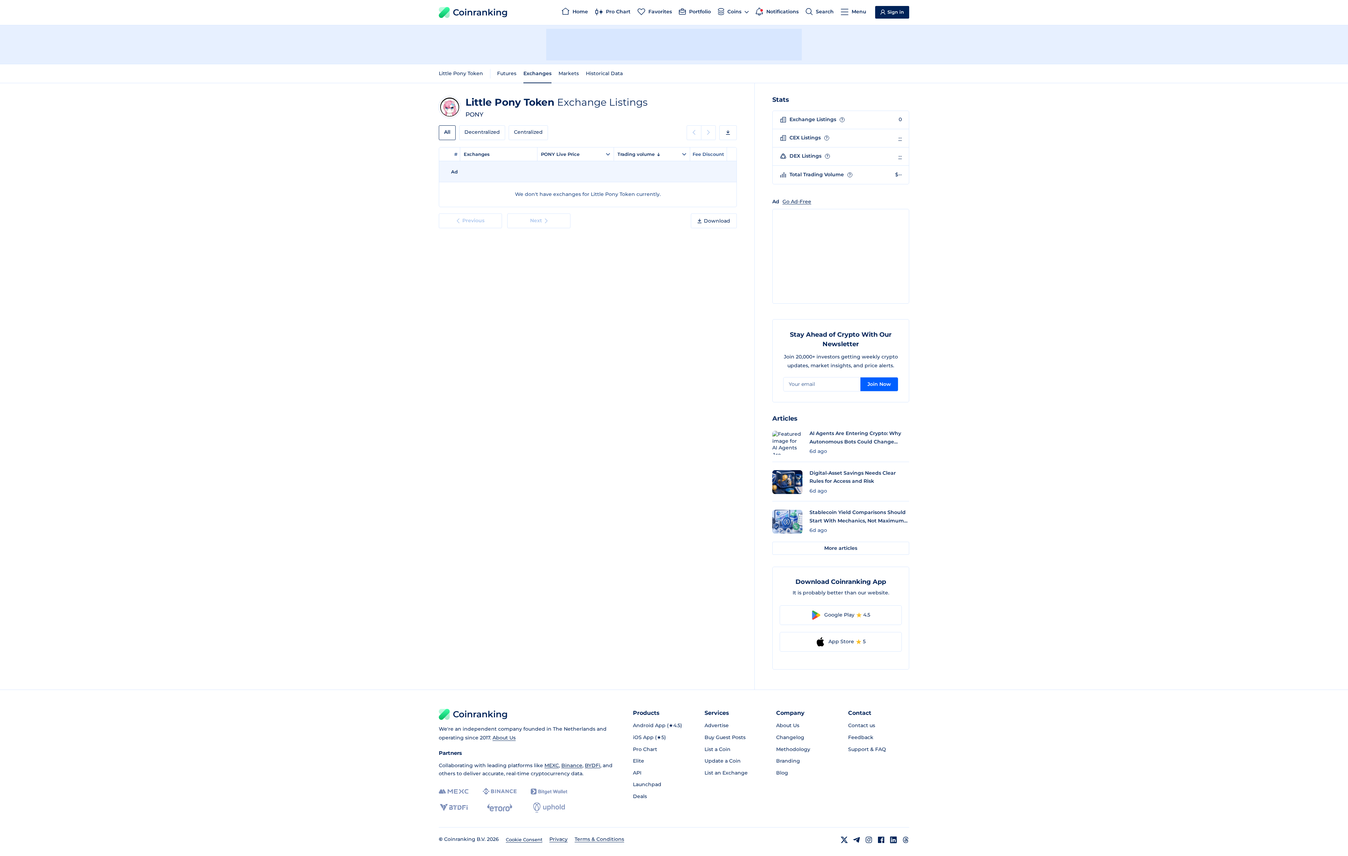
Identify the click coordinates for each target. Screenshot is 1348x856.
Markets (569, 73)
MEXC (551, 765)
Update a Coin (723, 761)
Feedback (860, 737)
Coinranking (480, 12)
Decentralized (482, 132)
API (637, 773)
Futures (506, 73)
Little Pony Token (461, 73)
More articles (840, 548)
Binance (571, 765)
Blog (782, 773)
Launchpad (647, 784)
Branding (788, 761)
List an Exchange (726, 773)
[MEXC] (454, 791)
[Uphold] (549, 807)
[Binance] (500, 791)
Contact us (861, 725)
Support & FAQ (867, 749)
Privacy (558, 839)
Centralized (528, 132)
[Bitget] (549, 792)
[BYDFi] (454, 807)
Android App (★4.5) (657, 725)
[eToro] (500, 807)
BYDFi (592, 765)
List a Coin (718, 749)
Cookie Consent (524, 839)
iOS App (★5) (649, 737)
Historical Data (604, 73)
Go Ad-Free (796, 201)
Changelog (790, 737)
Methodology (793, 749)
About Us (504, 738)
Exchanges (537, 73)
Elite (638, 761)
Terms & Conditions (599, 839)
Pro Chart (645, 749)
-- (900, 137)
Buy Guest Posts (725, 737)
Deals (640, 796)
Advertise (717, 725)
